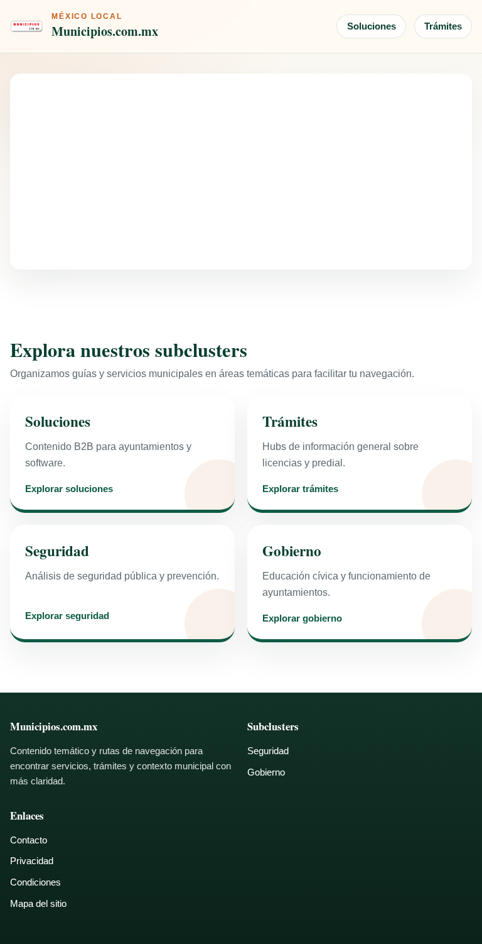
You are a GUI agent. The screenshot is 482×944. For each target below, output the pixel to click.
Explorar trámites (300, 489)
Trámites (443, 26)
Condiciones (35, 882)
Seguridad (268, 750)
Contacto (28, 840)
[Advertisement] (241, 172)
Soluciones (371, 26)
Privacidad (31, 860)
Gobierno (266, 772)
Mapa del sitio (38, 903)
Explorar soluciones (69, 489)
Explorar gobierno (302, 618)
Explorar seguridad (67, 616)
